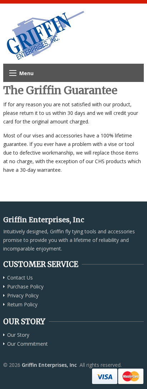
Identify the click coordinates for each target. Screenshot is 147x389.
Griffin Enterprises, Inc (49, 364)
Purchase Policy (25, 286)
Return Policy (22, 304)
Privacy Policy (23, 295)
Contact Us (20, 277)
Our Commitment (27, 344)
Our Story (18, 335)
